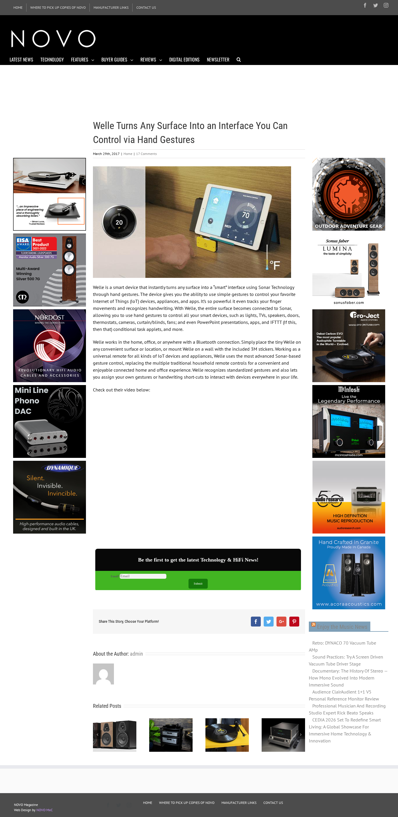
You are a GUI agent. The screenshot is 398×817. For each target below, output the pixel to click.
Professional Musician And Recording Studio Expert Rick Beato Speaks (347, 709)
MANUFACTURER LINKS (238, 802)
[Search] (239, 59)
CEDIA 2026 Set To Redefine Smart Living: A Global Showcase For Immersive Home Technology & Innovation (345, 730)
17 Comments (146, 153)
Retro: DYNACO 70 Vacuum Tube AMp (342, 646)
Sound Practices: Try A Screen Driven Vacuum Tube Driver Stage (346, 660)
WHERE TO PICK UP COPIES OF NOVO (186, 802)
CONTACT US (273, 802)
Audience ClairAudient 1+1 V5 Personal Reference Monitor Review (344, 695)
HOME (147, 802)
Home (128, 153)
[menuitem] (18, 7)
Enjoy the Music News (342, 626)
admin (136, 654)
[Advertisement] (282, 38)
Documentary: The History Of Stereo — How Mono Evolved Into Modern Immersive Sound (348, 678)
